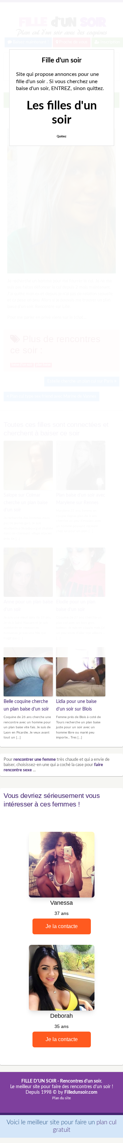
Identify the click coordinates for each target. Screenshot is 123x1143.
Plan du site (61, 1098)
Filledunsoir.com (80, 1092)
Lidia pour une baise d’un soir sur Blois (76, 705)
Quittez (61, 136)
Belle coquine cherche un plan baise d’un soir (26, 705)
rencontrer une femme (34, 760)
